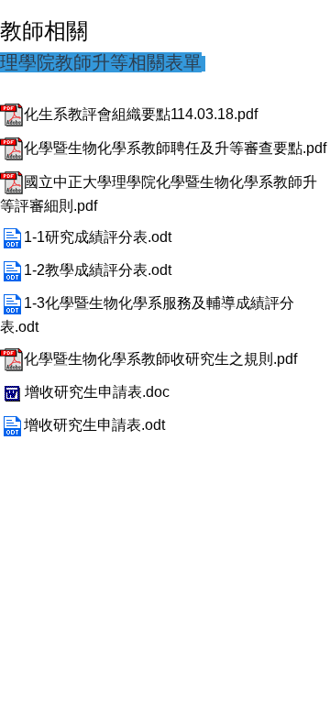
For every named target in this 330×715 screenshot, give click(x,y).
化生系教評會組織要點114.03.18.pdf (141, 114)
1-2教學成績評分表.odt (97, 270)
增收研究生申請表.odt (94, 425)
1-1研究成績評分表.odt (97, 237)
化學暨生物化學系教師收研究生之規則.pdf (160, 359)
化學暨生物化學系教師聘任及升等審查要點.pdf (175, 148)
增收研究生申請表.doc (97, 392)
